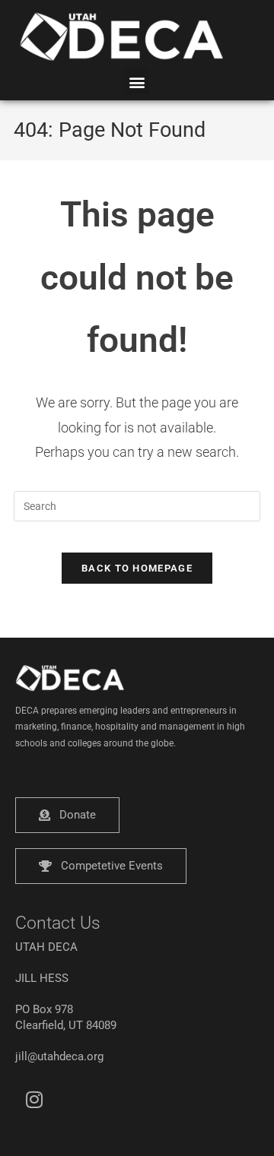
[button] (136, 81)
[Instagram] (34, 1099)
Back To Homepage (137, 568)
